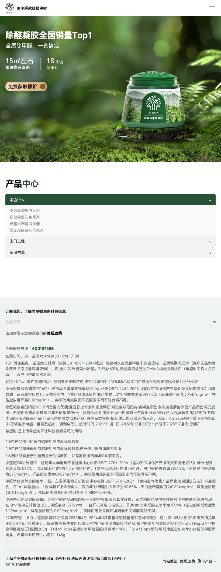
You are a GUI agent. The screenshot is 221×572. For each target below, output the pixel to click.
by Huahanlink (17, 564)
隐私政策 (54, 333)
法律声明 (78, 558)
